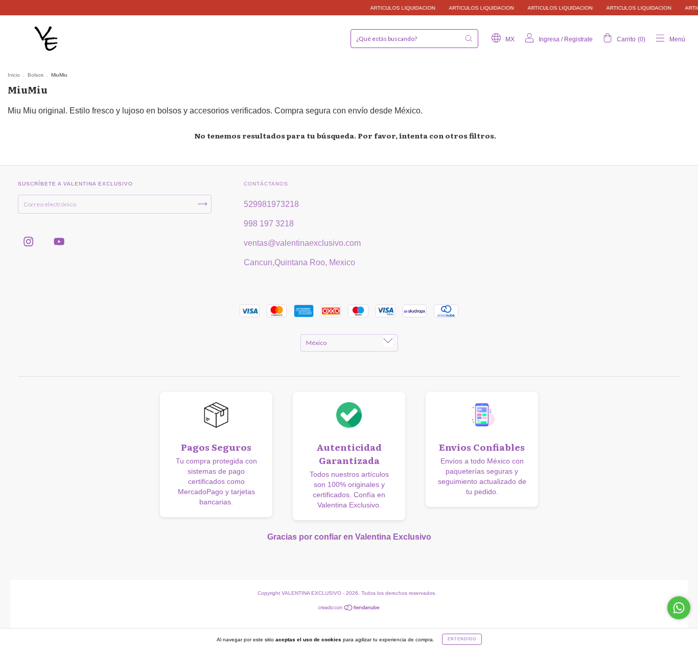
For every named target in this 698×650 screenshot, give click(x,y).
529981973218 (271, 204)
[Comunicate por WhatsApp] (678, 607)
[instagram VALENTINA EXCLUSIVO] (29, 241)
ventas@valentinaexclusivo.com (302, 243)
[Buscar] (468, 38)
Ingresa (549, 39)
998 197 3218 (269, 223)
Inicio (14, 75)
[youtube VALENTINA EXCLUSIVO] (59, 241)
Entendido (462, 639)
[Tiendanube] (349, 609)
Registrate (578, 39)
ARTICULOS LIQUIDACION (395, 8)
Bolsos (35, 75)
